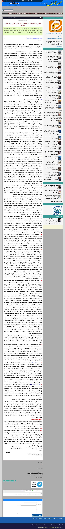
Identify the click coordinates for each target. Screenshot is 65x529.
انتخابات (40, 518)
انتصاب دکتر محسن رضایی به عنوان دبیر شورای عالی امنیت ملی (51, 91)
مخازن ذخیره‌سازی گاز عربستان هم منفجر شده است (51, 168)
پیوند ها (13, 0)
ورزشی (36, 13)
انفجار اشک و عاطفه (40, 474)
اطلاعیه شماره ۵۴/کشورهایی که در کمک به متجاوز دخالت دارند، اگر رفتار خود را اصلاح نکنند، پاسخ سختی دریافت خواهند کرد (53, 132)
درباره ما (9, 0)
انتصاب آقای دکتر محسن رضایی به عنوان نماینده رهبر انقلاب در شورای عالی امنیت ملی (51, 97)
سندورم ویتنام (40, 470)
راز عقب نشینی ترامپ (54, 120)
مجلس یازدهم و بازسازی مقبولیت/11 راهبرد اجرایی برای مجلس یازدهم (23, 24)
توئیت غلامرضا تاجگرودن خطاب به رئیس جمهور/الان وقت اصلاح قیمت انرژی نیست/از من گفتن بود (51, 58)
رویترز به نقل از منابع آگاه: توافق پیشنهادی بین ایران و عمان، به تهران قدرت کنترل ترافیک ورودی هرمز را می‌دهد (53, 108)
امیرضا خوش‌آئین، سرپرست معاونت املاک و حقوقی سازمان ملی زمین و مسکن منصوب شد (51, 143)
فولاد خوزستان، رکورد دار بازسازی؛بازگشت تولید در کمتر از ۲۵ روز (52, 67)
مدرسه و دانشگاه (18, 13)
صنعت (56, 13)
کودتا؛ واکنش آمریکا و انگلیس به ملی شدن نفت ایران (51, 191)
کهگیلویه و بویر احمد (59, 518)
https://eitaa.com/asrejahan (54, 38)
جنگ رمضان (52, 13)
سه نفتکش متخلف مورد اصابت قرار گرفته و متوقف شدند (51, 157)
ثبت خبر (32, 13)
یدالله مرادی (40, 463)
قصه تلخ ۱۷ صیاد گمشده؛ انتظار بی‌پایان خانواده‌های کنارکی (51, 126)
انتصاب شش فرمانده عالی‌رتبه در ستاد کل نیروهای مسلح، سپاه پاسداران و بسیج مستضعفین (51, 82)
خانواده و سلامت (11, 13)
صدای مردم (24, 13)
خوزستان (53, 518)
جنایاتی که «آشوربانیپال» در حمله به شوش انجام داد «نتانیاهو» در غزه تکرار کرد (51, 187)
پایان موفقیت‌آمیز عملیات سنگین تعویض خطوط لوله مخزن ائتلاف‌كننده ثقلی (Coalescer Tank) (51, 174)
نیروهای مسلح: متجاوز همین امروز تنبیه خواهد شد (52, 137)
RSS (33, 518)
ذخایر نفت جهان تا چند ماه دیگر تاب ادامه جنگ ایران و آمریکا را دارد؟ (51, 76)
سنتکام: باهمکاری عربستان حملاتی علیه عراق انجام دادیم (51, 147)
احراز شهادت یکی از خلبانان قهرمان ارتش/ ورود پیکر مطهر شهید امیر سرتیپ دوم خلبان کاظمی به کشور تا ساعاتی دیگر (53, 163)
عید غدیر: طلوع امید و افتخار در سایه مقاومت (36, 472)
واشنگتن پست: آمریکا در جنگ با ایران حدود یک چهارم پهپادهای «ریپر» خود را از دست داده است (51, 72)
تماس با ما (5, 0)
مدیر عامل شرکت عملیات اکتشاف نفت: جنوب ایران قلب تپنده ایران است (51, 178)
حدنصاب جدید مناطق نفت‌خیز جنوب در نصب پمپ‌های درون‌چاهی (51, 86)
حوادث (28, 13)
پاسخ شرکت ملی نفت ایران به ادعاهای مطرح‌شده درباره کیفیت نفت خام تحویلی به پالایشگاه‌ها (51, 52)
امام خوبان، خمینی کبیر (39, 477)
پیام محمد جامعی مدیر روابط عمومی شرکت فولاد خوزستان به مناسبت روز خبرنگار (51, 102)
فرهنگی (44, 518)
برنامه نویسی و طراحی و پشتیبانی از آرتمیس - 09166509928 (48, 527)
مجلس (39, 13)
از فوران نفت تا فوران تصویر (53, 61)
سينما (42, 13)
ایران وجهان (49, 518)
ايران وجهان (46, 13)
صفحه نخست (60, 13)
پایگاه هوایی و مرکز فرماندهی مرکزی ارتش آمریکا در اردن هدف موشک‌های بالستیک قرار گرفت (51, 153)
